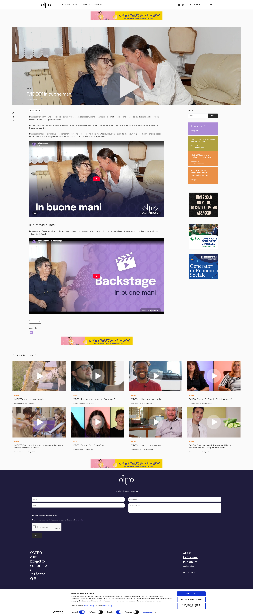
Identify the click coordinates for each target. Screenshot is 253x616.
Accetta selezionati (191, 599)
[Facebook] (179, 5)
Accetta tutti (191, 594)
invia (213, 115)
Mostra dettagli (148, 612)
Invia (36, 535)
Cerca (190, 110)
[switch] (100, 612)
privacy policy (89, 606)
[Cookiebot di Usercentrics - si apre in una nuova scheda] (58, 612)
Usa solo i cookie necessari (191, 605)
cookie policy (107, 606)
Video (29, 88)
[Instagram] (183, 5)
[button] (197, 5)
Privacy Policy (80, 520)
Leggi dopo (34, 110)
